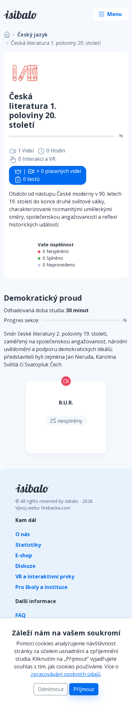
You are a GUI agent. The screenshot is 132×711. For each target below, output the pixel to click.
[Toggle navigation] (110, 14)
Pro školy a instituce (41, 587)
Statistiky (28, 544)
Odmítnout (51, 689)
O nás (22, 534)
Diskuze (25, 565)
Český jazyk (32, 34)
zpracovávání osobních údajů (66, 674)
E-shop (23, 555)
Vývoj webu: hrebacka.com (42, 508)
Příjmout (83, 689)
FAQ (20, 615)
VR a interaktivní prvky (44, 576)
